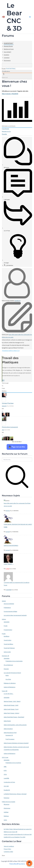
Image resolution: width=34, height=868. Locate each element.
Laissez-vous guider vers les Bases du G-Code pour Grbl (18, 834)
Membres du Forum (9, 49)
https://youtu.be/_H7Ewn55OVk (10, 94)
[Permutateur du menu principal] (30, 17)
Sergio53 (4, 406)
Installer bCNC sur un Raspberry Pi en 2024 (14, 837)
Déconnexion (7, 60)
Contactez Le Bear (8, 851)
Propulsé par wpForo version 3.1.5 (10, 350)
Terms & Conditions (9, 846)
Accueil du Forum (8, 43)
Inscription (6, 55)
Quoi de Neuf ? (7, 52)
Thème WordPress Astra (17, 864)
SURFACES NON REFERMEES (11, 545)
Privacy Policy (7, 849)
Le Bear (7, 568)
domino (8, 510)
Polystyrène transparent (10, 427)
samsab (8, 531)
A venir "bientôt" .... (9, 564)
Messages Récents (8, 46)
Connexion (6, 57)
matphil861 (8, 590)
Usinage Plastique (8, 403)
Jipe (3, 430)
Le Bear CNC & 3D (14, 17)
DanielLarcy (18, 300)
